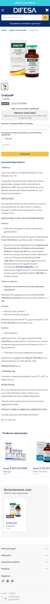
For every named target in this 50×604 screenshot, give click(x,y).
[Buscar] (45, 17)
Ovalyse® (10, 526)
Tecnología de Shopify (10, 599)
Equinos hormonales (17, 30)
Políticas (12, 593)
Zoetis (6, 99)
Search (3, 593)
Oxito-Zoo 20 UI (40, 471)
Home (4, 30)
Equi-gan (7, 471)
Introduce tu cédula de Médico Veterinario (17, 123)
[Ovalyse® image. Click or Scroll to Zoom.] (25, 57)
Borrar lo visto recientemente (16, 493)
